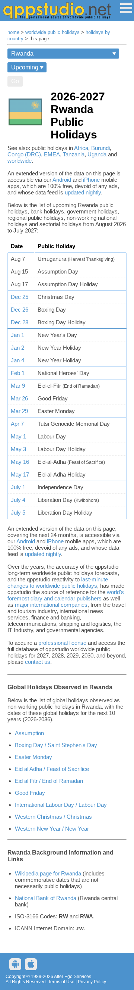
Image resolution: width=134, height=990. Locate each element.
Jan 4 (17, 360)
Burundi (100, 148)
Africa (81, 148)
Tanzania (73, 154)
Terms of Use (61, 981)
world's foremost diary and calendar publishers (65, 595)
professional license (62, 643)
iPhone (91, 180)
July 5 (18, 512)
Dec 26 (19, 309)
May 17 (20, 474)
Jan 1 (17, 335)
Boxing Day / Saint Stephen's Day (56, 745)
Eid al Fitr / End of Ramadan (49, 781)
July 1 (18, 487)
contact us (37, 662)
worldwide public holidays (52, 32)
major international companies (51, 605)
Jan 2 (17, 347)
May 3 (18, 449)
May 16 (20, 462)
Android (61, 180)
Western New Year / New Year (52, 828)
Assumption (29, 733)
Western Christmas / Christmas (53, 816)
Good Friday (30, 793)
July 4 (18, 500)
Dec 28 (19, 322)
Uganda (96, 154)
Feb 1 (18, 373)
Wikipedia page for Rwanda (48, 873)
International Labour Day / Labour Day (61, 805)
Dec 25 (19, 297)
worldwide (19, 160)
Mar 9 (18, 385)
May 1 (18, 436)
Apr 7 (17, 424)
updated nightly (83, 192)
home (13, 32)
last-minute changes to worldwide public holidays (57, 582)
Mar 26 (19, 398)
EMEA (52, 154)
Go (15, 81)
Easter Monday (33, 757)
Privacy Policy (92, 981)
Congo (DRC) (24, 154)
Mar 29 (19, 411)
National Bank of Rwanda (45, 898)
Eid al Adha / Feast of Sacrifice (52, 769)
